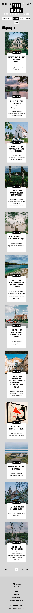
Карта (16, 22)
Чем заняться (6, 18)
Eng (6, 4)
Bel (10, 4)
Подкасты (27, 18)
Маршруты (15, 18)
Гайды (21, 18)
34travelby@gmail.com (18, 608)
